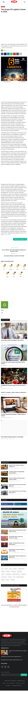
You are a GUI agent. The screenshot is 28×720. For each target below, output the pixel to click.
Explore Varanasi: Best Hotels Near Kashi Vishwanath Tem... (17, 531)
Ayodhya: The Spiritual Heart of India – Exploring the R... (17, 544)
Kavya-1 (2, 342)
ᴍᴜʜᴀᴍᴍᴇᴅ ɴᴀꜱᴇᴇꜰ (4, 394)
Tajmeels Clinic (21, 568)
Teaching (2, 6)
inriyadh (15, 568)
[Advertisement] (14, 28)
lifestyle (3, 579)
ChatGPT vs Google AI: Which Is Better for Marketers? (13, 392)
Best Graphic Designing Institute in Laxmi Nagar (12, 436)
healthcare (14, 571)
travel (10, 568)
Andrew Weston (3, 417)
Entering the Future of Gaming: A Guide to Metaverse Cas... (12, 659)
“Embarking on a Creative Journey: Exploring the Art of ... (11, 656)
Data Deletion (8, 685)
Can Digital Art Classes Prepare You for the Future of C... (13, 386)
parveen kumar (11, 480)
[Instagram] (5, 667)
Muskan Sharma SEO (4, 438)
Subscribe (24, 674)
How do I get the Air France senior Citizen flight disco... (17, 485)
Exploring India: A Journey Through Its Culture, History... (17, 550)
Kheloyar (12, 579)
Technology (8, 574)
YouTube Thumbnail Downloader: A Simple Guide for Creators (13, 415)
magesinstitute (3, 388)
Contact (4, 683)
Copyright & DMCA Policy (17, 685)
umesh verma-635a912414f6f (14, 468)
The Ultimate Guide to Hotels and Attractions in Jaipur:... (16, 537)
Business (8, 571)
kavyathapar (11, 474)
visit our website (7, 234)
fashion (3, 571)
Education (23, 574)
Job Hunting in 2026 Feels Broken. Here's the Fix (12, 340)
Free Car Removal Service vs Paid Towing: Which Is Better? (17, 492)
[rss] (8, 667)
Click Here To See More (19, 239)
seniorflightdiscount (12, 487)
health (6, 568)
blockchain (19, 571)
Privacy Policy (18, 683)
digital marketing (20, 577)
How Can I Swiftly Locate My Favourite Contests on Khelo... (17, 479)
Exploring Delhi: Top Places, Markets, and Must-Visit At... (17, 556)
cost (2, 568)
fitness (7, 579)
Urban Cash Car (11, 493)
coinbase (10, 577)
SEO (14, 577)
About (23, 683)
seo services (4, 577)
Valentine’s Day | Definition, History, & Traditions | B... (16, 466)
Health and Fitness (16, 574)
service (3, 574)
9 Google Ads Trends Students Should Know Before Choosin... (13, 363)
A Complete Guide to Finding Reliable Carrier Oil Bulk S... (16, 472)
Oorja (5, 50)
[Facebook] (2, 667)
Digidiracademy (3, 365)
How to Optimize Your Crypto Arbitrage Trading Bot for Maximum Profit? (14, 250)
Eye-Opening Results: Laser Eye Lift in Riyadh (14, 255)
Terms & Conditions (10, 683)
